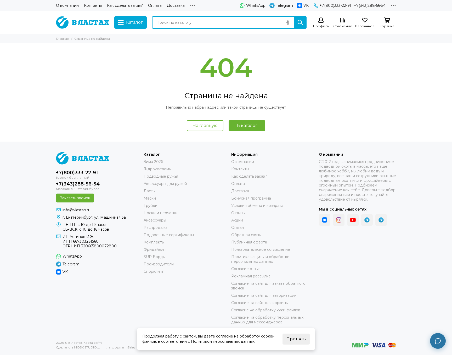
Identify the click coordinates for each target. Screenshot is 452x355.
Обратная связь (246, 234)
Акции (237, 220)
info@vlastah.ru (77, 210)
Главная (62, 38)
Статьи (237, 227)
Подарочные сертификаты (169, 234)
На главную (205, 125)
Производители (159, 264)
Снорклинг (154, 271)
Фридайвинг (155, 249)
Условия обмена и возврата (257, 205)
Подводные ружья (161, 176)
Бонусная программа (251, 198)
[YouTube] (353, 220)
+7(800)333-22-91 (335, 5)
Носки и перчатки (161, 213)
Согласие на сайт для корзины (260, 302)
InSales (130, 347)
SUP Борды (155, 256)
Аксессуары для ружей (165, 183)
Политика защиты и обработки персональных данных (260, 259)
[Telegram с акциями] (367, 220)
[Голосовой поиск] (287, 22)
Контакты (93, 5)
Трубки (150, 205)
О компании (67, 5)
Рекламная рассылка (250, 276)
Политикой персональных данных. (223, 341)
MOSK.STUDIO (85, 347)
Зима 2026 (153, 161)
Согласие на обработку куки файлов (265, 310)
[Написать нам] (438, 341)
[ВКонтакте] (324, 220)
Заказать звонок (75, 198)
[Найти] (300, 22)
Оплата (155, 5)
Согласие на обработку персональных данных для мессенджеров (267, 319)
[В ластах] (82, 22)
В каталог (247, 125)
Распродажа (155, 227)
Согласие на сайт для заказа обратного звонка (268, 285)
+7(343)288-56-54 (370, 5)
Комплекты (154, 242)
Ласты (149, 191)
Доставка (176, 5)
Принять (296, 338)
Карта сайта (93, 343)
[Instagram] (338, 220)
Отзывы (238, 213)
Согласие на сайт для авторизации (264, 295)
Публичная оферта (249, 242)
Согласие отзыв (246, 268)
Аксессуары (155, 220)
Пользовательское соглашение (260, 249)
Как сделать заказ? (125, 5)
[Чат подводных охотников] (381, 220)
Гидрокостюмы (158, 169)
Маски (150, 198)
